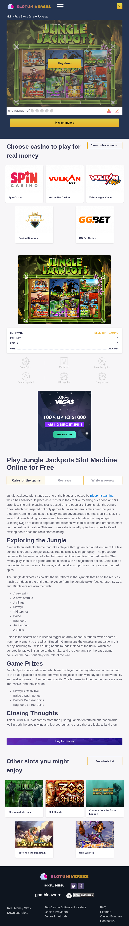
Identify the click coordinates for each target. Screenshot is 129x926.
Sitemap (105, 912)
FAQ (103, 907)
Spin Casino (16, 197)
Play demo (65, 63)
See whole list (105, 761)
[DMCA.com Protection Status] (83, 895)
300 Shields (55, 812)
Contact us (107, 921)
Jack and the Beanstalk (32, 852)
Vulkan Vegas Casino (101, 197)
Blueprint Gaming (106, 333)
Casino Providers (56, 912)
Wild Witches (86, 852)
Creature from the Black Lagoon (102, 812)
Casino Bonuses (111, 916)
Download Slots (17, 912)
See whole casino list (105, 145)
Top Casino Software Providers (65, 907)
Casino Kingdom (28, 238)
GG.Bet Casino (87, 238)
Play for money (64, 122)
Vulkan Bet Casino (59, 197)
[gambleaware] (48, 895)
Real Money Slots (19, 908)
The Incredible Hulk (20, 812)
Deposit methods (56, 916)
